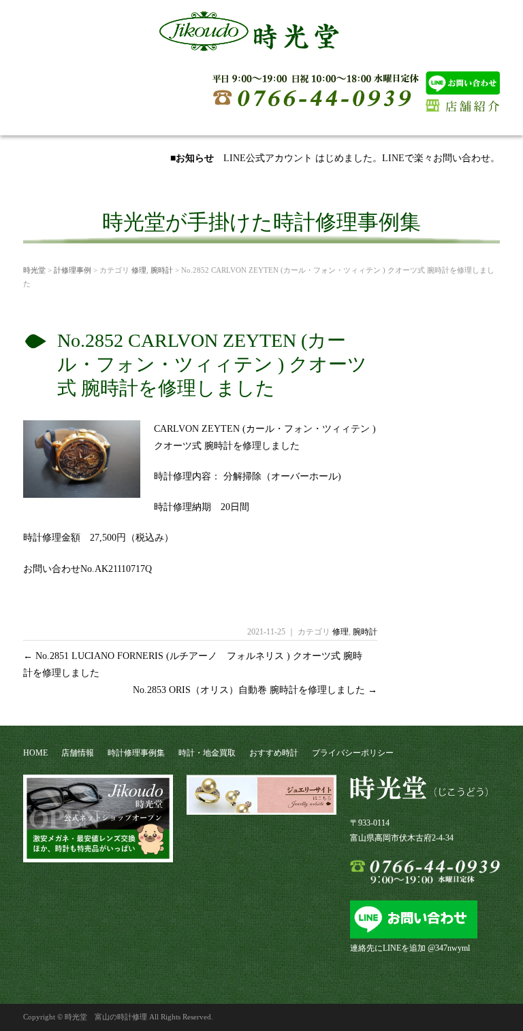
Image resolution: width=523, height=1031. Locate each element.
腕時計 (161, 270)
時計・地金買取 (207, 753)
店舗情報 (77, 753)
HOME (35, 753)
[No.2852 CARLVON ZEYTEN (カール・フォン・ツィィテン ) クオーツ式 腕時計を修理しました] (81, 493)
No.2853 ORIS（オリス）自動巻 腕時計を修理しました (255, 690)
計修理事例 (72, 270)
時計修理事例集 (136, 753)
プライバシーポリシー (353, 753)
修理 (138, 270)
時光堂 (34, 270)
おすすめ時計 (273, 753)
